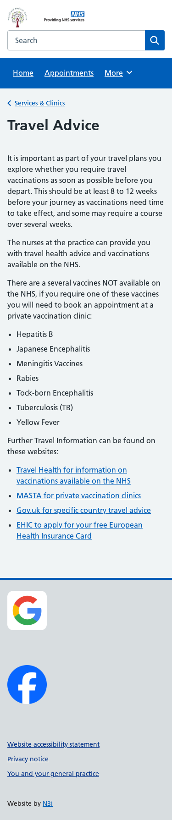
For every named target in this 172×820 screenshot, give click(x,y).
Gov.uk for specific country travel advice (84, 510)
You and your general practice (53, 774)
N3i (48, 803)
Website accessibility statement (53, 744)
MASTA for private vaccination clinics (79, 495)
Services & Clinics (40, 103)
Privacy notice (28, 759)
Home (23, 72)
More (117, 72)
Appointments (69, 72)
